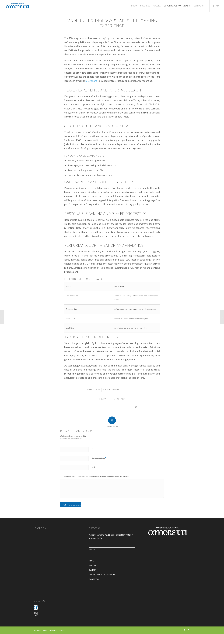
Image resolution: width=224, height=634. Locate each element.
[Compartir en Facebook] (88, 407)
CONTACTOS (94, 579)
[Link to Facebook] (214, 6)
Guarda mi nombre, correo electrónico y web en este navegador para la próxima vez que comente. (96, 476)
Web (93, 467)
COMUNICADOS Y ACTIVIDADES (102, 575)
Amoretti (45, 630)
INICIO (91, 561)
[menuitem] (134, 6)
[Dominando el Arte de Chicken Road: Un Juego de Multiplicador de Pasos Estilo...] (2, 317)
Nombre (95, 449)
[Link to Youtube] (217, 6)
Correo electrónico (99, 458)
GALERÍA (92, 570)
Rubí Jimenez (113, 389)
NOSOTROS (93, 565)
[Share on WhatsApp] (136, 407)
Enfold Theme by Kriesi (57, 630)
